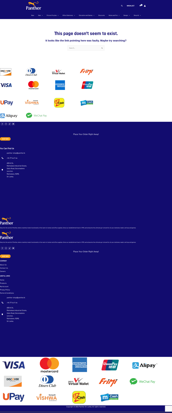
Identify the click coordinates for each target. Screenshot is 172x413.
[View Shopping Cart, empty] (140, 6)
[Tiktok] (9, 124)
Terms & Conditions (7, 293)
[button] (122, 6)
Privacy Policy (5, 290)
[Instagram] (6, 124)
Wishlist (130, 6)
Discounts (101, 15)
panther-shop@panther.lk (16, 153)
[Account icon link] (145, 6)
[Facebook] (2, 124)
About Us (3, 265)
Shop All (136, 15)
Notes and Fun (113, 15)
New (32, 15)
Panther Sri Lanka (85, 407)
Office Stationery (68, 15)
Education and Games (85, 15)
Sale (39, 15)
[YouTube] (13, 124)
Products (3, 283)
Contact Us (4, 268)
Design (126, 15)
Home (2, 280)
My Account (4, 286)
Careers (3, 271)
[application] (42, 15)
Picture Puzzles (52, 15)
